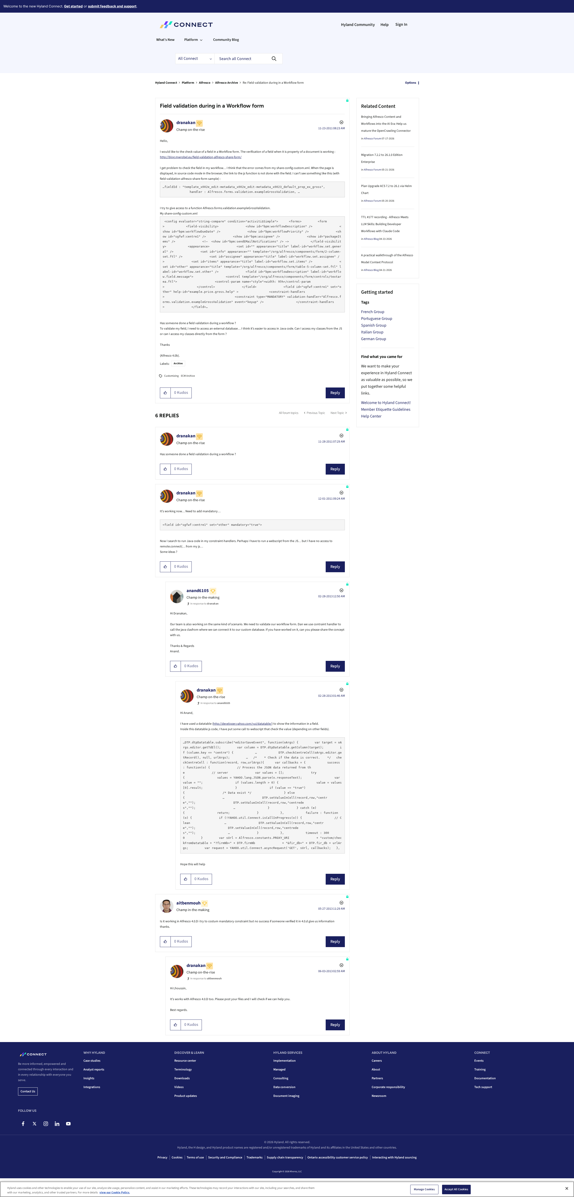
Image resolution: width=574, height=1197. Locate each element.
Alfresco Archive (226, 83)
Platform (188, 83)
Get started (73, 6)
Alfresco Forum (372, 139)
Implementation (284, 1061)
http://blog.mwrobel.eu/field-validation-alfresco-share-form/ (201, 157)
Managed (279, 1069)
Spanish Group (373, 325)
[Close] (567, 1188)
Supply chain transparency (285, 1157)
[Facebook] (23, 1123)
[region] (287, 1189)
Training (480, 1069)
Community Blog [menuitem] (226, 39)
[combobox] (248, 58)
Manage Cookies (424, 1189)
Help (384, 25)
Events (479, 1061)
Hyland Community (358, 25)
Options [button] (410, 83)
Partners (377, 1078)
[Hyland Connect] (186, 25)
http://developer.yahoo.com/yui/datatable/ (242, 724)
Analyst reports (93, 1069)
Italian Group (372, 332)
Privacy (162, 1157)
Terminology (183, 1069)
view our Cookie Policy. (114, 1192)
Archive (178, 363)
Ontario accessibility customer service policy (337, 1157)
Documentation (485, 1078)
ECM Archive (188, 376)
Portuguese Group (376, 318)
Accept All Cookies (456, 1189)
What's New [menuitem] (165, 39)
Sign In (401, 24)
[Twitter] (34, 1123)
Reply (335, 393)
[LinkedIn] (57, 1123)
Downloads (182, 1078)
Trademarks (255, 1157)
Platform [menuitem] (191, 39)
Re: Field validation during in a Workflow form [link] (273, 83)
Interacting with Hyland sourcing (394, 1157)
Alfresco (204, 83)
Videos (179, 1087)
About (376, 1069)
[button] (165, 393)
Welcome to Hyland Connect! (386, 403)
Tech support (483, 1087)
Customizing (171, 376)
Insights (88, 1078)
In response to (204, 604)
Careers (377, 1061)
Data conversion (284, 1087)
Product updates (185, 1096)
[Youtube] (68, 1123)
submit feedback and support (112, 6)
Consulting (280, 1078)
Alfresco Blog (371, 239)
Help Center (371, 416)
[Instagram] (46, 1123)
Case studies (91, 1061)
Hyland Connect (166, 83)
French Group (372, 312)
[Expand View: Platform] (201, 40)
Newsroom (379, 1096)
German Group (373, 339)
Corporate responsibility (388, 1087)
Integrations (91, 1087)
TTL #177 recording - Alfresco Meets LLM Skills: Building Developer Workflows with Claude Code (384, 224)
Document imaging (286, 1096)
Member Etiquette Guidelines (385, 409)
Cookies (177, 1157)
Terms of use (195, 1157)
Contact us (28, 1091)
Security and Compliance (225, 1157)
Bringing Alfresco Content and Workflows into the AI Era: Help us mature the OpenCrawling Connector (386, 124)
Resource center (185, 1061)
